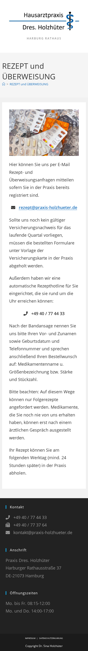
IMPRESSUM (30, 638)
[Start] (3, 84)
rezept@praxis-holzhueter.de (48, 207)
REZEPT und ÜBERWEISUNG (29, 84)
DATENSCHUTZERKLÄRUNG (51, 638)
